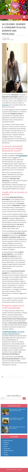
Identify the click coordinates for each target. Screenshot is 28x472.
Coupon (5, 444)
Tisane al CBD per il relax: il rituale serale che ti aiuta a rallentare (16, 418)
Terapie (5, 455)
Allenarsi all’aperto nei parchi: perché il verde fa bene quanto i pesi (17, 410)
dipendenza (23, 155)
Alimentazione (8, 440)
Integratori (6, 448)
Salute (8, 39)
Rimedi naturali (8, 450)
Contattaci (19, 469)
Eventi (5, 446)
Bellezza (6, 442)
